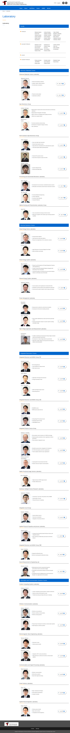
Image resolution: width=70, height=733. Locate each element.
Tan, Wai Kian (55, 49)
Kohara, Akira (37, 63)
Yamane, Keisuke (56, 44)
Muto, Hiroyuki (56, 36)
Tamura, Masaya (47, 36)
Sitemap (37, 728)
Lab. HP (60, 83)
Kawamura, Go (47, 44)
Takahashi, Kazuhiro (57, 38)
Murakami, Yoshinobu (57, 33)
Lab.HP (61, 238)
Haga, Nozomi (37, 47)
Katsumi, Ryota (37, 50)
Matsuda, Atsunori (38, 32)
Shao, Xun (55, 46)
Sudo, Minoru (37, 39)
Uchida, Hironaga (47, 32)
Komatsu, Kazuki (47, 60)
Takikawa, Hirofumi (47, 33)
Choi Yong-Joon (38, 46)
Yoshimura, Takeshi (57, 39)
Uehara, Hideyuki (38, 36)
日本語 (55, 2)
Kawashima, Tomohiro (39, 49)
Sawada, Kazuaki (38, 35)
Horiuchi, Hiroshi (47, 50)
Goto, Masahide (47, 39)
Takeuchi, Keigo (47, 46)
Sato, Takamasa (47, 61)
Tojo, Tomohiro (46, 49)
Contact (32, 728)
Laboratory (31, 8)
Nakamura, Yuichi (38, 44)
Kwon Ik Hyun (55, 61)
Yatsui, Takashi (56, 32)
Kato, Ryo (46, 47)
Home (21, 8)
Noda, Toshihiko (56, 47)
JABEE (43, 8)
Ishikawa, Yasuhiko (47, 35)
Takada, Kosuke (47, 63)
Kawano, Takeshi (47, 38)
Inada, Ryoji (37, 33)
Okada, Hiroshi (37, 38)
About (25, 8)
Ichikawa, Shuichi (56, 35)
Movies (48, 8)
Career (38, 8)
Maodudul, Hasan (56, 60)
